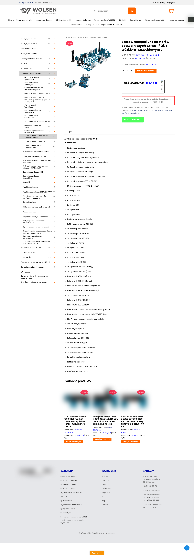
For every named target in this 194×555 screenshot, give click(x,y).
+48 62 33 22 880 (152, 497)
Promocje (105, 480)
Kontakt (120, 24)
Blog (103, 501)
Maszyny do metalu (24, 20)
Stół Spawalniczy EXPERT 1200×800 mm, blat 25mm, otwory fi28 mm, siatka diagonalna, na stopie (105, 420)
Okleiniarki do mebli (63, 20)
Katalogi (105, 484)
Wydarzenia (106, 488)
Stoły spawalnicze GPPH (98, 37)
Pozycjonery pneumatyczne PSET (99, 24)
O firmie (105, 476)
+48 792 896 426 (149, 507)
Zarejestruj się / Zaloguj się (163, 2)
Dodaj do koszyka (145, 70)
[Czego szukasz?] (132, 11)
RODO (104, 496)
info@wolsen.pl (26, 2)
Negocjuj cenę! (132, 119)
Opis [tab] (70, 131)
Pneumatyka (77, 24)
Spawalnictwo (135, 20)
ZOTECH (122, 20)
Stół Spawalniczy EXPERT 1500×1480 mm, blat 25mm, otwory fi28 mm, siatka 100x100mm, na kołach (76, 421)
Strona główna (70, 37)
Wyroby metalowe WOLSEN (104, 20)
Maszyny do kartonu (83, 20)
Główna (11, 20)
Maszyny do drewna (44, 20)
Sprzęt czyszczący (177, 20)
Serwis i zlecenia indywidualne (73, 520)
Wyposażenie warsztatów (155, 20)
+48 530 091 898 (152, 500)
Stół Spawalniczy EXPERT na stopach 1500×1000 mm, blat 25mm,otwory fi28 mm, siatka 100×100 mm (132, 421)
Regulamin (106, 492)
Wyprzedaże (66, 523)
